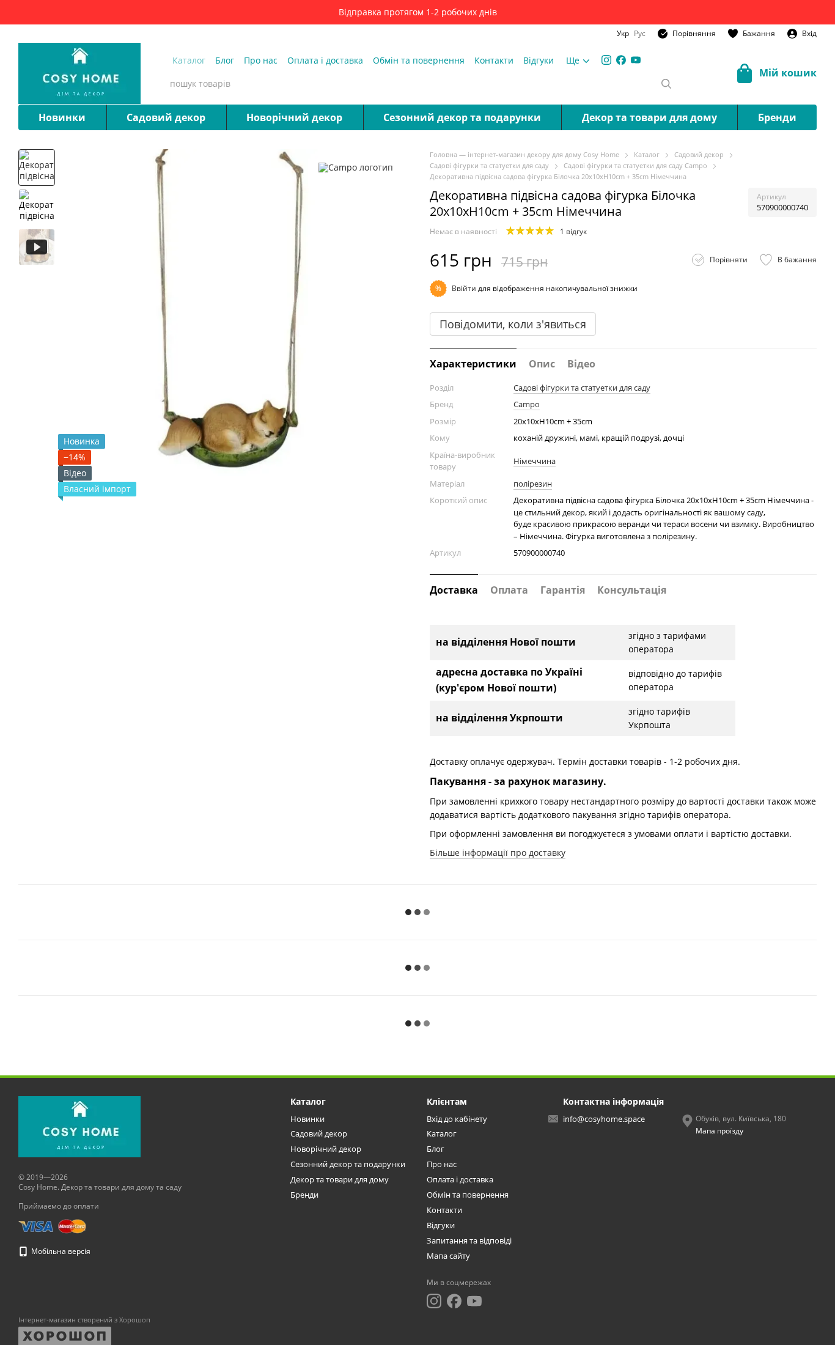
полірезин (532, 483)
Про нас (261, 60)
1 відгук (573, 231)
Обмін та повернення (419, 60)
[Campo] (355, 167)
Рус (640, 33)
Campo (526, 404)
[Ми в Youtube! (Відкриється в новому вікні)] (636, 60)
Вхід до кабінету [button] (457, 1118)
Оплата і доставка (325, 60)
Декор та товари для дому (649, 117)
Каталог (188, 60)
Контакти (493, 60)
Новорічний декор (294, 117)
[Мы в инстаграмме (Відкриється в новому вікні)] (606, 60)
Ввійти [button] (464, 288)
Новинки (62, 117)
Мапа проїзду (719, 1131)
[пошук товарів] (666, 84)
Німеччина (534, 460)
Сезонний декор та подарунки (462, 117)
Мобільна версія (59, 1251)
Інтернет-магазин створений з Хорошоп (84, 1320)
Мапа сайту (448, 1255)
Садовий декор (166, 117)
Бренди (777, 117)
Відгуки (538, 60)
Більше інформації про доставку (497, 852)
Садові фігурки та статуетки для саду (581, 387)
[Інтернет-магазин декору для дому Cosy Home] (79, 1126)
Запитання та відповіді (469, 1240)
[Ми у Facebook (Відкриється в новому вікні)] (621, 60)
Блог (224, 60)
